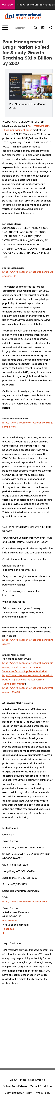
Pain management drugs (18, 129)
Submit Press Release (15, 1086)
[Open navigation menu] (5, 28)
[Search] (35, 27)
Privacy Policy (42, 1092)
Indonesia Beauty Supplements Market (24, 671)
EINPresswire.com (39, 125)
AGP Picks (8, 4)
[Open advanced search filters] (42, 27)
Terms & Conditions (41, 1086)
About (13, 1079)
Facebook (8, 928)
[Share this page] (51, 28)
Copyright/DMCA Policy (18, 1092)
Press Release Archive (32, 1079)
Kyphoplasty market (13, 683)
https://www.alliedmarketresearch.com (24, 901)
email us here (9, 920)
